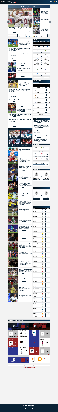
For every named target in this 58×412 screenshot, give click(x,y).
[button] (12, 1)
